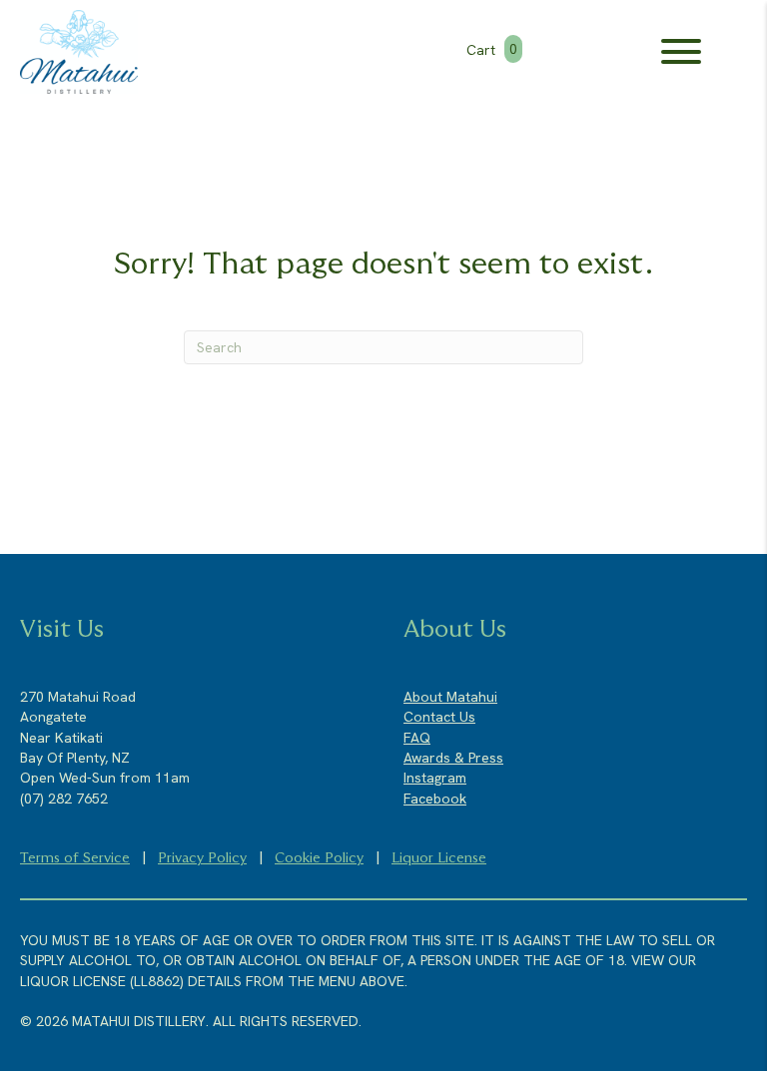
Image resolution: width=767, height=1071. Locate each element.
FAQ (416, 738)
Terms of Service (75, 858)
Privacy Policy (202, 858)
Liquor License (438, 858)
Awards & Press (453, 758)
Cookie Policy (319, 858)
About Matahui (450, 697)
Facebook (434, 798)
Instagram (434, 778)
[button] (681, 51)
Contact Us (439, 717)
